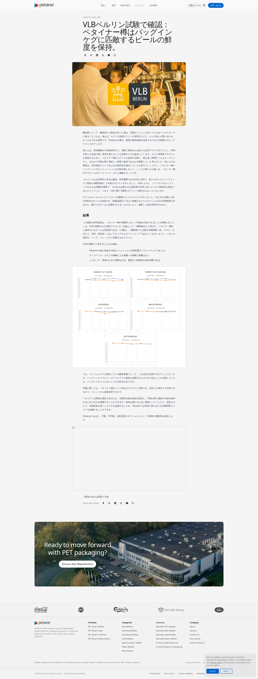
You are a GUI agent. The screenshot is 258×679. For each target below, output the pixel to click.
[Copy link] (114, 55)
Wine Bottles (127, 651)
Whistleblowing (202, 674)
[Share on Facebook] (85, 55)
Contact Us (194, 634)
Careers (193, 630)
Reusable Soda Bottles (166, 634)
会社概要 (153, 5)
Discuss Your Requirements (77, 564)
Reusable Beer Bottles (166, 630)
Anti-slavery (195, 638)
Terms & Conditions (185, 674)
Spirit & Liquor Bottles (132, 642)
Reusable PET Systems (166, 626)
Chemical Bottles (129, 630)
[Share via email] (108, 55)
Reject (226, 671)
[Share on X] (91, 55)
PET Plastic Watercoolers (99, 638)
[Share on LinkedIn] (97, 55)
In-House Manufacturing (167, 642)
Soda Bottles (127, 638)
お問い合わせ (215, 5)
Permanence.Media (77, 673)
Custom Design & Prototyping (169, 646)
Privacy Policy (155, 674)
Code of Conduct (197, 642)
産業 (114, 5)
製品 (103, 5)
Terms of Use (169, 674)
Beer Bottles (127, 626)
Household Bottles (130, 634)
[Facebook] (204, 662)
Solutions (160, 622)
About (192, 626)
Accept (213, 671)
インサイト (140, 5)
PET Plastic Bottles (96, 626)
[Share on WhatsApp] (103, 55)
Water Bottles (128, 646)
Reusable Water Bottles (166, 638)
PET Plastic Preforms (97, 634)
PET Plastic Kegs (95, 630)
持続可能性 (125, 5)
